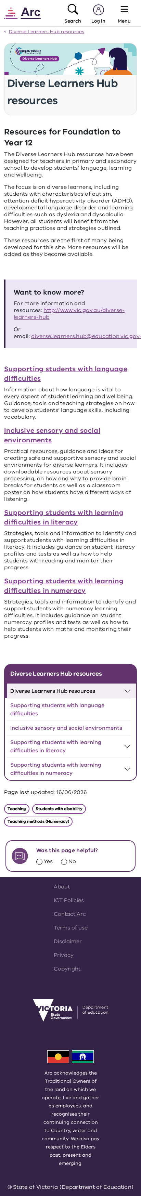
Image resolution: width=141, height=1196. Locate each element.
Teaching (17, 808)
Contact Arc (70, 914)
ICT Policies (69, 900)
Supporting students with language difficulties (57, 709)
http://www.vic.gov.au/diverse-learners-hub (69, 314)
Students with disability (59, 808)
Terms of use (71, 928)
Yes (48, 861)
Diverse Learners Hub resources (46, 32)
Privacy (64, 955)
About (62, 886)
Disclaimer (68, 941)
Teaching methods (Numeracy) (38, 821)
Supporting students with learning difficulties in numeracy (64, 585)
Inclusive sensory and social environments (66, 728)
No (72, 861)
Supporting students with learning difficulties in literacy (64, 517)
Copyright (67, 969)
